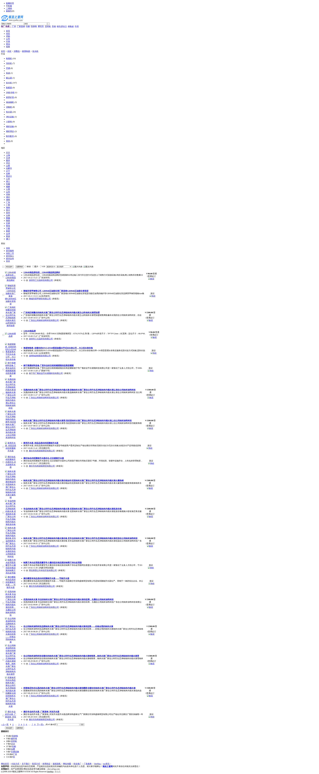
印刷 (28, 26)
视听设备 (10, 126)
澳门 (8, 239)
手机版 (9, 6)
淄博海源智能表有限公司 (40, 356)
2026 (13, 744)
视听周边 (10, 131)
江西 (8, 189)
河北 (8, 163)
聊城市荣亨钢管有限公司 (40, 299)
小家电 (9, 122)
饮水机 (35, 51)
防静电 (34, 26)
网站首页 (5, 764)
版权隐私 (57, 764)
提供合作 (10, 259)
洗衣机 (9, 63)
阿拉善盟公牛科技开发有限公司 (43, 570)
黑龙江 (9, 176)
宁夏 (8, 228)
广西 (8, 205)
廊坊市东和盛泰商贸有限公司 (42, 451)
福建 (8, 186)
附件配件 (10, 136)
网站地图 (67, 764)
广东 (8, 202)
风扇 (8, 73)
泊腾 (13, 749)
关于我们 (26, 764)
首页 (3, 51)
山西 (8, 166)
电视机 (9, 58)
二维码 (9, 8)
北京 (8, 152)
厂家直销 (21, 26)
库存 (8, 261)
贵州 (8, 213)
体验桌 (71, 26)
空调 (8, 68)
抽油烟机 (10, 102)
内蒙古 (9, 168)
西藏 (8, 218)
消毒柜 (9, 107)
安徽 (8, 184)
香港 (8, 236)
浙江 (8, 181)
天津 (8, 158)
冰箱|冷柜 (10, 92)
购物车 (9, 11)
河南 (8, 194)
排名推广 (77, 764)
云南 (8, 215)
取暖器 (9, 88)
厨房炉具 (10, 97)
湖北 (8, 197)
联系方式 (36, 764)
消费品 (17, 51)
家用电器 (26, 51)
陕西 (8, 221)
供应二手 (10, 253)
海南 (8, 207)
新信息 (58, 772)
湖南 (8, 200)
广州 (14, 26)
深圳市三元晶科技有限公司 (41, 280)
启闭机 (48, 26)
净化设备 (10, 117)
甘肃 (8, 223)
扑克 (77, 26)
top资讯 (106, 764)
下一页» (40, 724)
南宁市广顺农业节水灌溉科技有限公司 (46, 373)
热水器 (9, 112)
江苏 (8, 179)
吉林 (8, 173)
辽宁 (8, 171)
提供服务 (10, 251)
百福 (54, 26)
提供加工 (10, 256)
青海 (8, 226)
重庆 (8, 160)
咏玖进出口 (62, 26)
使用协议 (46, 764)
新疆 (8, 231)
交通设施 (15, 752)
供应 (9, 51)
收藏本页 (10, 3)
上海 (8, 155)
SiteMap (97, 764)
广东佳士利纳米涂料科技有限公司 (44, 320)
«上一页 (5, 724)
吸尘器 (9, 78)
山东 (8, 192)
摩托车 (41, 26)
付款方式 (15, 764)
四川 (8, 210)
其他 (8, 141)
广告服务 (88, 764)
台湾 (8, 234)
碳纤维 (14, 738)
